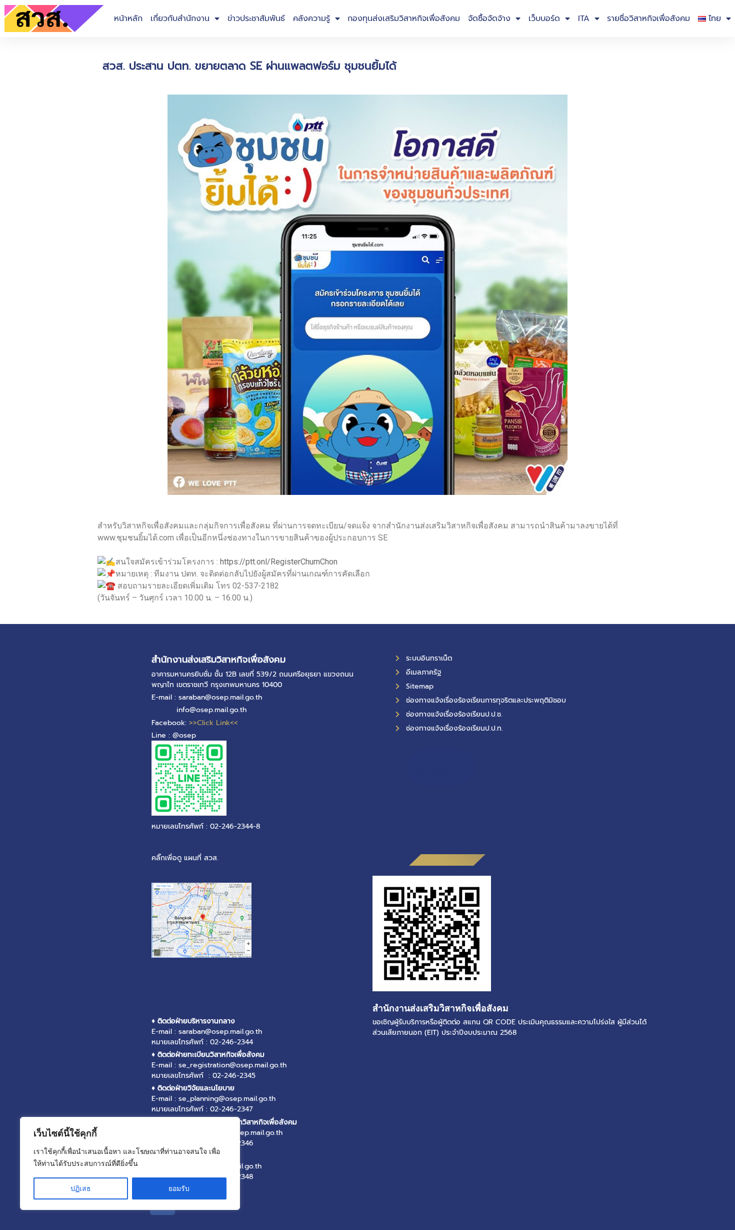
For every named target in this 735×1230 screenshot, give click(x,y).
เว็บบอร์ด (544, 19)
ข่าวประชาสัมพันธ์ (256, 19)
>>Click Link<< (213, 723)
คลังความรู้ (311, 19)
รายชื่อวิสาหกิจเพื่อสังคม (648, 19)
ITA (584, 19)
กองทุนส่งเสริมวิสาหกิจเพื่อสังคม (404, 19)
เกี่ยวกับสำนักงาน (180, 19)
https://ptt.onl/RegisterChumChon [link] (279, 561)
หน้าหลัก (128, 19)
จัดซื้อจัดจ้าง (489, 19)
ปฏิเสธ (80, 1188)
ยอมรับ (179, 1188)
